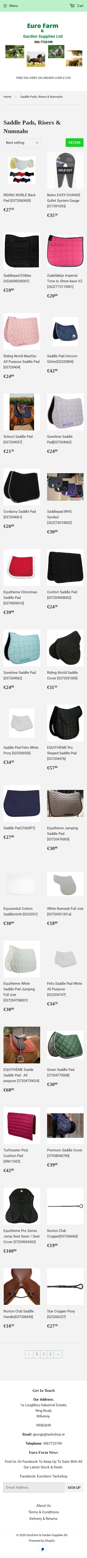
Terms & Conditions (43, 1512)
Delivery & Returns (43, 1519)
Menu (13, 6)
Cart (80, 6)
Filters (75, 143)
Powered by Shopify (42, 1540)
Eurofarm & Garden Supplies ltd (46, 1535)
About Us (43, 1506)
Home (7, 96)
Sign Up (74, 1488)
